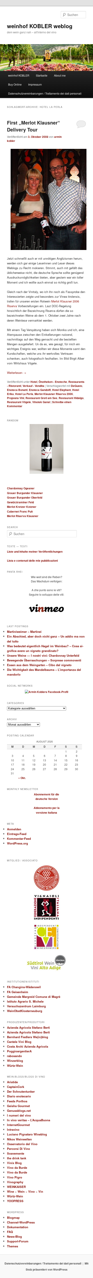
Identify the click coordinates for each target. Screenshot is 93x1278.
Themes (12, 1246)
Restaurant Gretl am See (41, 398)
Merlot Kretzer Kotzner (21, 507)
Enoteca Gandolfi (40, 390)
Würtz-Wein (15, 1065)
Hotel (33, 382)
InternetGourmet (18, 1125)
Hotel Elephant (61, 390)
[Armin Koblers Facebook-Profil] (46, 692)
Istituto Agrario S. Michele (25, 1001)
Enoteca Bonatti (17, 390)
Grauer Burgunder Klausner (25, 493)
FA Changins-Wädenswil (24, 987)
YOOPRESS (15, 1201)
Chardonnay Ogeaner (21, 488)
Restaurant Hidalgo (71, 398)
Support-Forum (17, 1241)
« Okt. (22, 778)
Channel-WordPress (21, 1222)
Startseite (41, 75)
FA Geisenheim (17, 992)
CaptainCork (15, 1087)
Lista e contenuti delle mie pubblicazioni (32, 560)
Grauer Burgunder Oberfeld (24, 497)
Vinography (15, 1182)
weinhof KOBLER (18, 75)
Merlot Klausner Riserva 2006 (54, 394)
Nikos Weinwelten (19, 1139)
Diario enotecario (19, 1096)
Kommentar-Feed (19, 838)
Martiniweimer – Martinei (24, 631)
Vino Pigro (14, 1177)
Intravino (13, 1129)
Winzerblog (15, 1060)
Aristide (12, 1082)
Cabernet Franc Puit (20, 511)
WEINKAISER (16, 1187)
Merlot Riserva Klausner (22, 516)
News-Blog (14, 1236)
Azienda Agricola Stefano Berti (28, 1027)
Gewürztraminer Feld (20, 502)
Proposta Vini (15, 398)
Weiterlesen (16, 372)
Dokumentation (17, 1227)
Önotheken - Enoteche (53, 382)
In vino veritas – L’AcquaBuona (28, 1120)
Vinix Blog (14, 1163)
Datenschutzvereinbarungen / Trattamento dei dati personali (44, 93)
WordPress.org (17, 843)
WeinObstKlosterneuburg (24, 1011)
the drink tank (16, 1158)
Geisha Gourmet (18, 1106)
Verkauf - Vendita (33, 386)
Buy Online (15, 84)
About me (60, 75)
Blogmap (13, 1217)
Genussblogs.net (19, 1110)
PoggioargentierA (19, 1051)
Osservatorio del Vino (22, 1144)
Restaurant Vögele (19, 402)
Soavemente (15, 1153)
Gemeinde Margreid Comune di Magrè (33, 996)
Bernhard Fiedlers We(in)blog (27, 1037)
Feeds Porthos (17, 1101)
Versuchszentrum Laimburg (26, 1006)
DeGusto (76, 386)
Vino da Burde (17, 1167)
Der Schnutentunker (21, 1091)
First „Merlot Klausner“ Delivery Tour (33, 126)
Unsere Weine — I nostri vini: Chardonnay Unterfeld (43, 655)
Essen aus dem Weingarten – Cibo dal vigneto (39, 665)
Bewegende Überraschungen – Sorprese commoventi (44, 660)
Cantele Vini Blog (19, 1042)
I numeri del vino (19, 1115)
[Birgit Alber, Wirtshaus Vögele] (46, 199)
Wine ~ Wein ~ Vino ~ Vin (25, 1191)
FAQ (10, 1232)
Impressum (35, 84)
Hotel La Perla (24, 394)
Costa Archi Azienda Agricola (27, 1046)
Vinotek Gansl (41, 402)
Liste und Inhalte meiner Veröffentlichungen (35, 551)
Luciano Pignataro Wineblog (27, 1134)
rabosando (14, 1056)
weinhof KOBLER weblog (39, 26)
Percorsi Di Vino (18, 1148)
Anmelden (14, 829)
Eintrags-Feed (16, 834)
